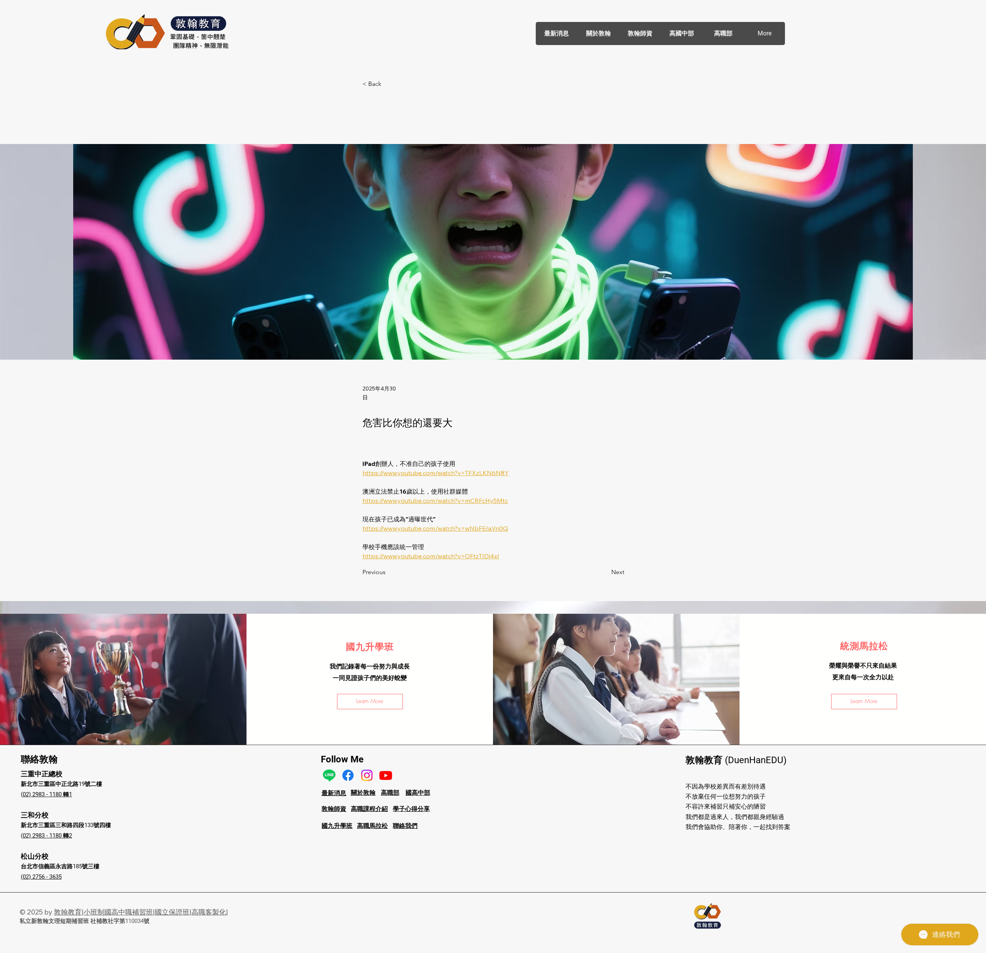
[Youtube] (385, 775)
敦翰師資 (334, 808)
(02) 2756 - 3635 (41, 876)
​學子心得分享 (411, 808)
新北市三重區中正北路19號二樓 (61, 783)
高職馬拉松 (372, 825)
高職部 (390, 792)
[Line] (329, 775)
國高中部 (418, 792)
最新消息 (334, 793)
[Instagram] (366, 775)
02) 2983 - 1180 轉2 (47, 835)
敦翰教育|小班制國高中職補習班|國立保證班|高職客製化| (141, 912)
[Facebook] (347, 775)
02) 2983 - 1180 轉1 (47, 794)
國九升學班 (337, 825)
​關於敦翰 (363, 792)
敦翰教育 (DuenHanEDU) (736, 760)
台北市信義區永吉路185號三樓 (60, 866)
